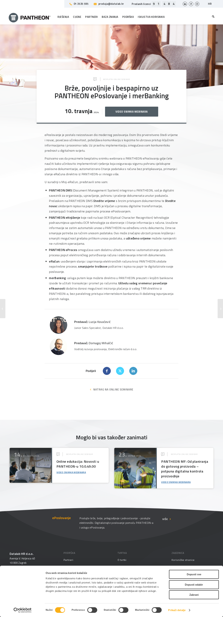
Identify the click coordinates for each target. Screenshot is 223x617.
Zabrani (194, 594)
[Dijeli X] (120, 371)
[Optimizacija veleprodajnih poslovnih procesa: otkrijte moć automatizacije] (2, 308)
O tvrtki (122, 560)
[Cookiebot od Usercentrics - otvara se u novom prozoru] (22, 610)
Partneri (68, 560)
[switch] (92, 610)
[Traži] (212, 17)
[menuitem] (212, 17)
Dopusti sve (194, 574)
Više (165, 519)
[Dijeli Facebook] (107, 371)
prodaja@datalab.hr (111, 4)
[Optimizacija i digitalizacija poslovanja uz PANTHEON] (220, 308)
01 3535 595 (81, 4)
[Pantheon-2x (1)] (30, 17)
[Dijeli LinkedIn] (133, 371)
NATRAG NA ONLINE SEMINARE (113, 389)
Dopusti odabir (194, 584)
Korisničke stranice (183, 560)
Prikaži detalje (177, 610)
